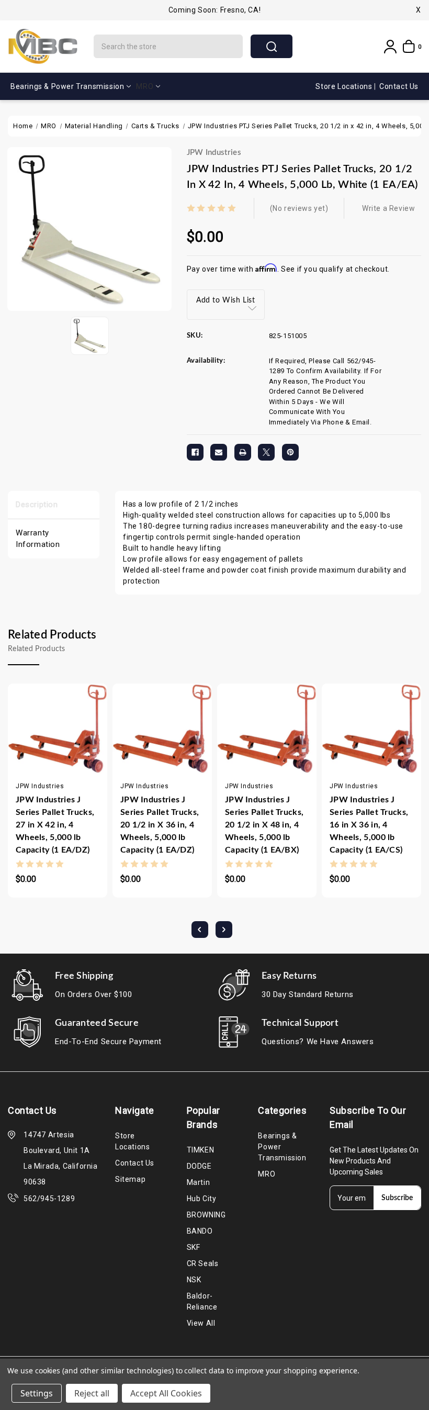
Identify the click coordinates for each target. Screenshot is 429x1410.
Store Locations (344, 86)
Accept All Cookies (166, 1393)
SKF (193, 1247)
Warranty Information (38, 539)
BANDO (200, 1231)
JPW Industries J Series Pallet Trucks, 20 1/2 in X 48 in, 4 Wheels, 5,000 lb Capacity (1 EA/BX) (264, 825)
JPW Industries (214, 152)
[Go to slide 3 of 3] (199, 929)
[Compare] (58, 749)
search (271, 46)
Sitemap (130, 1179)
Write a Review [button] (388, 208)
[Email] (218, 452)
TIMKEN (200, 1150)
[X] (266, 452)
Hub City (202, 1198)
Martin (198, 1182)
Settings (36, 1393)
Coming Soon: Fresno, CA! (214, 10)
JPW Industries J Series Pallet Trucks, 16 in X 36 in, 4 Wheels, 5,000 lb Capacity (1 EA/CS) (369, 825)
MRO (144, 86)
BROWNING (206, 1215)
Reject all (91, 1393)
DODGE (199, 1166)
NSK (194, 1279)
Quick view (37, 749)
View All (201, 1323)
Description (37, 504)
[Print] (242, 452)
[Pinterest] (290, 452)
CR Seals (203, 1263)
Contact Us (399, 86)
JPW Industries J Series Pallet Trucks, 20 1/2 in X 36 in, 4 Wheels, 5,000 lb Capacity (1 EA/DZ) (159, 825)
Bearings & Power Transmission (67, 86)
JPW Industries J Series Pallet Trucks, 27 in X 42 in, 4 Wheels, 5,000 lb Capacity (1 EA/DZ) (55, 825)
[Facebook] (195, 452)
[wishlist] (79, 749)
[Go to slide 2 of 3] (224, 929)
